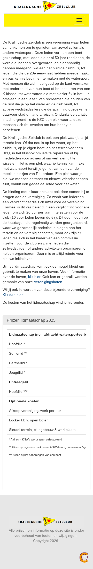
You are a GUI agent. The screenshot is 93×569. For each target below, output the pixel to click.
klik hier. (34, 277)
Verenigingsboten (48, 282)
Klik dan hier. (13, 295)
